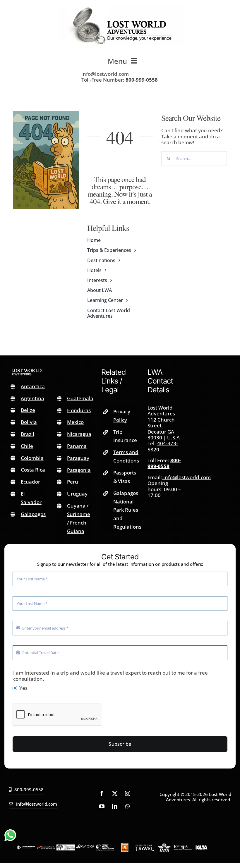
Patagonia (79, 470)
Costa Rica (33, 469)
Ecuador (30, 481)
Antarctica (33, 386)
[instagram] (128, 793)
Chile (27, 446)
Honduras (79, 410)
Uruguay (77, 493)
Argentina (32, 398)
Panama (77, 446)
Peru (72, 481)
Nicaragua (79, 434)
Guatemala (80, 398)
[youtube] (102, 806)
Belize (28, 410)
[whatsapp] (128, 806)
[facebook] (102, 793)
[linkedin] (115, 806)
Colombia (32, 458)
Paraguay (78, 458)
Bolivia (29, 422)
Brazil (27, 434)
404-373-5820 (163, 446)
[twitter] (115, 793)
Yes (23, 688)
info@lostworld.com (105, 74)
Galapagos (33, 514)
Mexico (75, 422)
